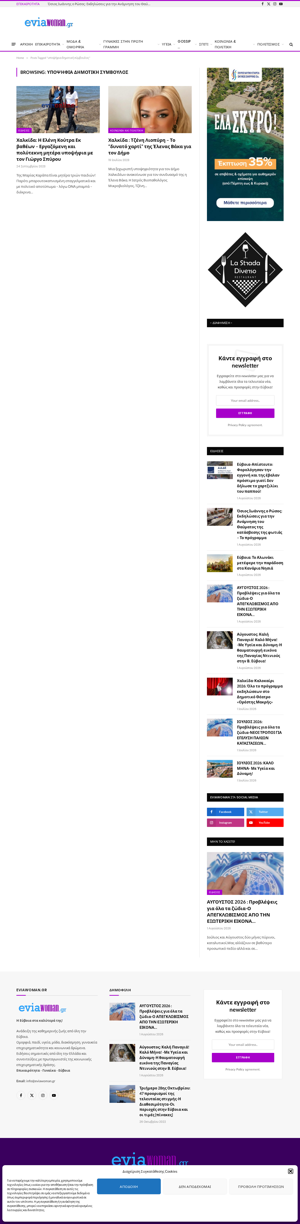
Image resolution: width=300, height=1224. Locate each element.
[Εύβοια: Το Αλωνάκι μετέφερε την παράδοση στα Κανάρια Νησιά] (220, 563)
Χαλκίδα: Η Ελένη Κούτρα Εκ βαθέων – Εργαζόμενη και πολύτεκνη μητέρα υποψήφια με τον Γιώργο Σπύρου (54, 149)
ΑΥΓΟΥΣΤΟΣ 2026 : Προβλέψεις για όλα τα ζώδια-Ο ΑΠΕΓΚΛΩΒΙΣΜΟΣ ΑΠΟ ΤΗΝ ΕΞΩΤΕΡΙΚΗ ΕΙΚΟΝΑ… (258, 600)
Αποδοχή (129, 1186)
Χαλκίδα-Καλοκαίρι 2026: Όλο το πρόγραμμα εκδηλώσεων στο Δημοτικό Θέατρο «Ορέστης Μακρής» (260, 691)
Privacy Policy (237, 425)
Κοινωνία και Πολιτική (126, 130)
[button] (290, 1171)
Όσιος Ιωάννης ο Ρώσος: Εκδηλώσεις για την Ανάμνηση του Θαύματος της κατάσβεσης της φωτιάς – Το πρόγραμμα (100, 4)
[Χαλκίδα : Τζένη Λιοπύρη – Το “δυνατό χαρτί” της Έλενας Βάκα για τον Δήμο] (150, 109)
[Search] (291, 44)
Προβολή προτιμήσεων (261, 1186)
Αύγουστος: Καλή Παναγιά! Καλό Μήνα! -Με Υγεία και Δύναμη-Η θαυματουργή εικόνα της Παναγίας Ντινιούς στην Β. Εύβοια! (259, 647)
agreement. (245, 425)
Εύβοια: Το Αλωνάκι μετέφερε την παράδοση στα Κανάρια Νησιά (260, 562)
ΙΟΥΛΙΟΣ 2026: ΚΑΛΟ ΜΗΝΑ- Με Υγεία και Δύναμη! (256, 768)
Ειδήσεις (24, 130)
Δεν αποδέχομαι (195, 1186)
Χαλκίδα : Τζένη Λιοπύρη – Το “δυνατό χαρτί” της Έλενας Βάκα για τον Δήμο (149, 146)
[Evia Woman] (48, 22)
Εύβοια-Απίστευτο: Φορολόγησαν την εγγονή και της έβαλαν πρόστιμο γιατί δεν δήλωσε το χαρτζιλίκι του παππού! (258, 477)
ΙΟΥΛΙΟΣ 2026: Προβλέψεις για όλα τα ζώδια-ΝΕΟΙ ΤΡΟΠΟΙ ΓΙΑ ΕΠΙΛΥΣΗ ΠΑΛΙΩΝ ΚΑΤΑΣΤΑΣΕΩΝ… (259, 732)
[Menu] (14, 44)
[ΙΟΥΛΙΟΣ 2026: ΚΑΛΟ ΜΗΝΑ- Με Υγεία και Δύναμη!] (220, 769)
